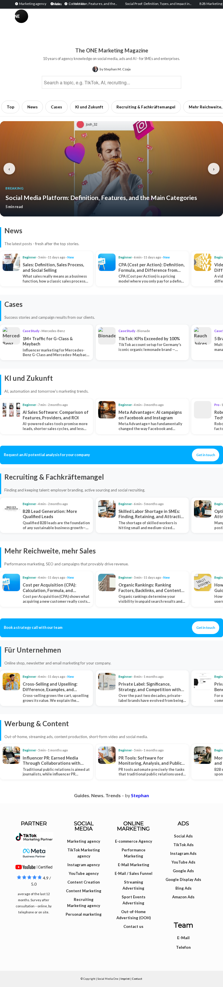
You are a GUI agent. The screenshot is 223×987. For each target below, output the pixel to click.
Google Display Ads (183, 879)
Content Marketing (83, 890)
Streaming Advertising (133, 885)
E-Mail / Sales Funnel (133, 873)
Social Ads (183, 836)
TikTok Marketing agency (83, 853)
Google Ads (183, 870)
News (32, 107)
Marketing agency (83, 841)
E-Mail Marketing (133, 864)
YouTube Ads (183, 862)
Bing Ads (183, 888)
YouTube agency (84, 873)
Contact (137, 978)
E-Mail (183, 937)
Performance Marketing (133, 853)
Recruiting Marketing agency (83, 902)
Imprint (125, 978)
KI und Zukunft (89, 107)
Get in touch (205, 455)
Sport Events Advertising (133, 900)
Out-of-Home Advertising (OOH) (133, 914)
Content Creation (83, 882)
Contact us (133, 926)
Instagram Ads (183, 853)
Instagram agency (83, 864)
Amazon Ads (183, 897)
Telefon (183, 947)
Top (10, 107)
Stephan (140, 795)
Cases (56, 107)
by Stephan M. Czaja (115, 69)
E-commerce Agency (133, 841)
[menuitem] (31, 3)
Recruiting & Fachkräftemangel (145, 107)
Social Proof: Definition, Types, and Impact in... (149, 4)
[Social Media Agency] (63, 21)
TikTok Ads (183, 844)
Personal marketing (84, 914)
